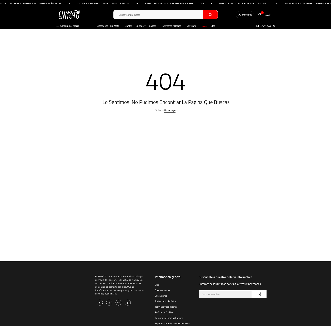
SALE (204, 26)
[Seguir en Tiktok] (128, 302)
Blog (213, 26)
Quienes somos (162, 290)
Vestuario (191, 26)
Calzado (140, 26)
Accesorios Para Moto (108, 26)
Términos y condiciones (166, 306)
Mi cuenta (247, 14)
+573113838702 (267, 25)
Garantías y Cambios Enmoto (169, 318)
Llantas (128, 26)
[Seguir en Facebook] (100, 302)
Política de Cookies (164, 312)
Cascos (152, 26)
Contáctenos (161, 295)
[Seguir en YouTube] (118, 302)
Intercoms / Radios (171, 26)
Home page (169, 110)
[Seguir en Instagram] (109, 302)
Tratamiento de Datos (165, 301)
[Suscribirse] (259, 294)
